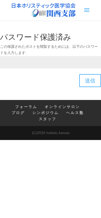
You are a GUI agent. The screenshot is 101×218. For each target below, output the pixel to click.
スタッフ (47, 119)
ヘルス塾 (75, 113)
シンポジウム (45, 113)
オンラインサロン (62, 107)
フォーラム (26, 107)
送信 (90, 80)
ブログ (18, 113)
